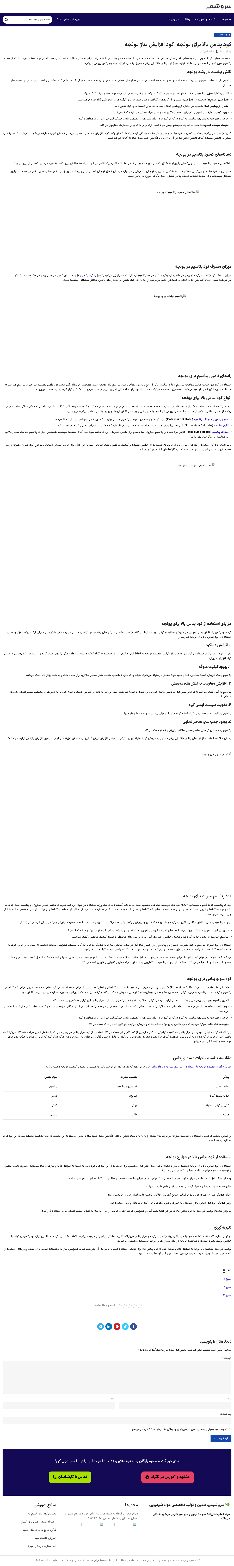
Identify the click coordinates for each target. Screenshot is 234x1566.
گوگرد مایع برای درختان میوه (39, 1530)
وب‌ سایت (225, 1414)
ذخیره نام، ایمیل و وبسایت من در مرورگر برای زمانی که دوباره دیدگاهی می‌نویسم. (179, 1429)
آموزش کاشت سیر (45, 1538)
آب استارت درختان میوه (42, 1546)
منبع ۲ (227, 1287)
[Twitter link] (125, 1326)
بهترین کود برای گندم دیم (41, 1514)
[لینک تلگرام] (100, 1326)
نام (229, 1399)
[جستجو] (6, 20)
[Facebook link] (133, 1326)
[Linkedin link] (108, 1326)
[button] (70, 1477)
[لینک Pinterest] (117, 1326)
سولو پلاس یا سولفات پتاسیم (210, 419)
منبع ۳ (227, 1295)
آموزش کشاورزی (223, 34)
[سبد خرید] (59, 19)
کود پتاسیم (87, 275)
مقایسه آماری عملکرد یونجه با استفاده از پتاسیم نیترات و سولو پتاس (191, 1067)
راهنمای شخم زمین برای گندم (38, 1522)
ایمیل (112, 1399)
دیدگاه (226, 1358)
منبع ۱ (227, 1279)
